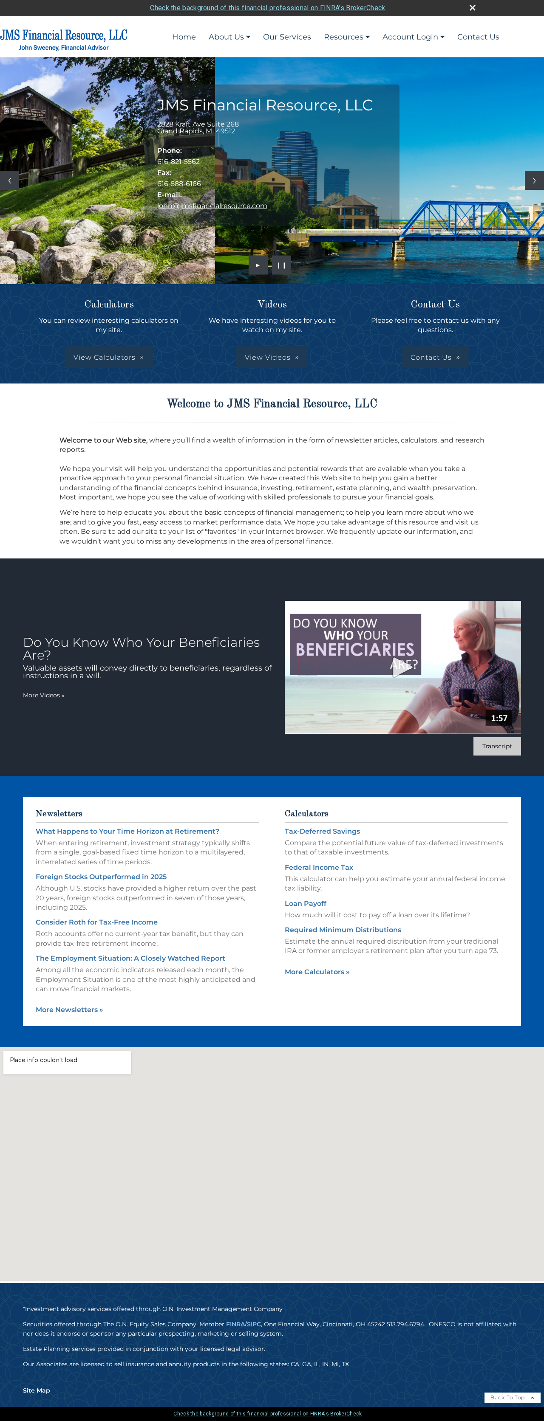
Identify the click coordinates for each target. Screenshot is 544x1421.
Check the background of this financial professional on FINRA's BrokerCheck (267, 8)
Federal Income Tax (319, 867)
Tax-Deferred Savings (322, 831)
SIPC (254, 1324)
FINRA (235, 1324)
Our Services (287, 37)
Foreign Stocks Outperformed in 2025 (101, 877)
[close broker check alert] (472, 7)
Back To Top (508, 1397)
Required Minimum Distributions (343, 930)
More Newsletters (69, 1010)
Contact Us (478, 37)
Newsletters (59, 814)
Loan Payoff (305, 903)
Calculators (307, 814)
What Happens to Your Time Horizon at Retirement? (127, 831)
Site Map (36, 1390)
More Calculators (317, 972)
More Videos (44, 695)
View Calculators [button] (105, 357)
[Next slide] (534, 180)
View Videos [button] (268, 357)
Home (184, 37)
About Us (226, 37)
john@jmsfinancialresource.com (212, 206)
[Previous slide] (9, 180)
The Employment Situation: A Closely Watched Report (130, 958)
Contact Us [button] (431, 357)
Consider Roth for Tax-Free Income (97, 922)
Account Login (410, 37)
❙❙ (281, 265)
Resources (343, 37)
